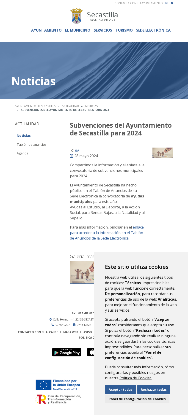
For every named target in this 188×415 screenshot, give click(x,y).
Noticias (91, 106)
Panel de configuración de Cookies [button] (137, 399)
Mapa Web (70, 332)
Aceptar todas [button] (121, 389)
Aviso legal (92, 332)
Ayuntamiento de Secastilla (35, 106)
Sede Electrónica (153, 30)
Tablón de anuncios (32, 144)
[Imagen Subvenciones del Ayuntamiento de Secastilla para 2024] (162, 153)
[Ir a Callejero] (172, 3)
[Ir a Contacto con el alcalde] (167, 3)
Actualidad (70, 106)
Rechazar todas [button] (154, 389)
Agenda (22, 153)
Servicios (103, 30)
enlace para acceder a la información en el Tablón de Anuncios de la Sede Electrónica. (107, 233)
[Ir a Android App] (68, 352)
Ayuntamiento (46, 30)
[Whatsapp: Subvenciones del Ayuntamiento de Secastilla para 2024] (77, 150)
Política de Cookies (135, 377)
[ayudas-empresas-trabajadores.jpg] (87, 272)
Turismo (124, 30)
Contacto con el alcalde (38, 332)
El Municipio (77, 30)
